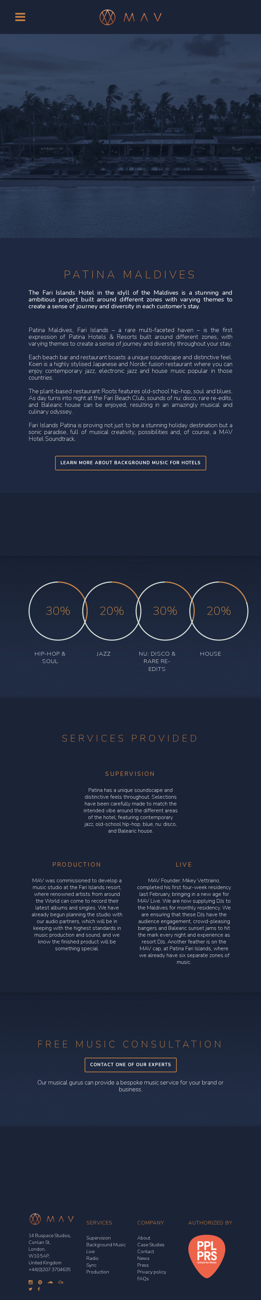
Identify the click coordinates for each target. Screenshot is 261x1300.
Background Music (106, 1245)
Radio (92, 1258)
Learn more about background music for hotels (130, 463)
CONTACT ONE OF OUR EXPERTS (130, 1065)
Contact (145, 1251)
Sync (91, 1265)
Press (143, 1265)
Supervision (98, 1238)
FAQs (143, 1279)
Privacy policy (151, 1272)
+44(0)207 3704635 (50, 1269)
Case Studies (150, 1245)
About (143, 1238)
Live (90, 1251)
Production (97, 1272)
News (143, 1258)
